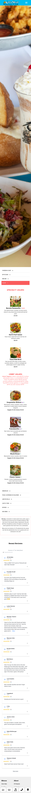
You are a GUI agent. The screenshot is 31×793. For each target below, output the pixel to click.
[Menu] (26, 2)
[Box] (15, 789)
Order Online (4, 784)
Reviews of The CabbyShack (15, 550)
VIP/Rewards (17, 784)
